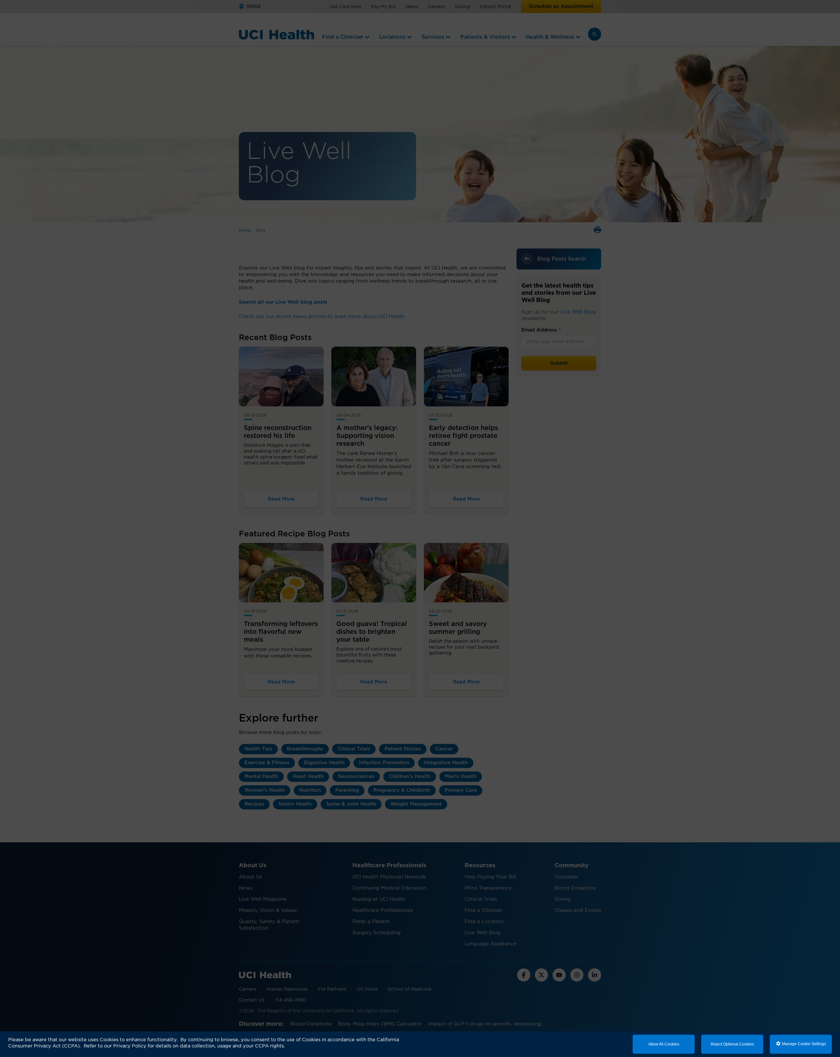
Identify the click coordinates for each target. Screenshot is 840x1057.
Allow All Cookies (663, 1044)
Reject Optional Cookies (732, 1044)
